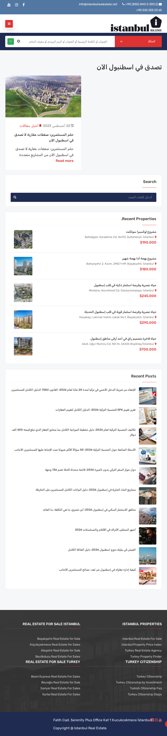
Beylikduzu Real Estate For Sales (57, 656)
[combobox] (138, 41)
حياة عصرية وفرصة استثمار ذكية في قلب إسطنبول (125, 285)
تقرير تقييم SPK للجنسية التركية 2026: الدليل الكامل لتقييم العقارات (95, 409)
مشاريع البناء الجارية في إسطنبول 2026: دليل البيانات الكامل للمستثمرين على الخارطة (86, 489)
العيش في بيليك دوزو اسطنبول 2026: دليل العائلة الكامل (102, 549)
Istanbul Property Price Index (142, 644)
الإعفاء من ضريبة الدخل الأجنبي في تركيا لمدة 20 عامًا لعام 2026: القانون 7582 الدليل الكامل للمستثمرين (73, 389)
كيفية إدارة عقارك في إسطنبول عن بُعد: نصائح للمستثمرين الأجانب (97, 569)
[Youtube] (9, 4)
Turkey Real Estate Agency (143, 650)
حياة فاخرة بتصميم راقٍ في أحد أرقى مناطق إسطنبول (123, 339)
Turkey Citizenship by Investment (139, 682)
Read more (64, 161)
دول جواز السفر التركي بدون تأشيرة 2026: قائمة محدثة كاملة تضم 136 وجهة (90, 469)
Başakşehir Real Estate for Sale (58, 639)
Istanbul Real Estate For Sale (142, 639)
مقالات (25, 126)
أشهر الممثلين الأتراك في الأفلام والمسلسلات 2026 (105, 529)
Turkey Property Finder (146, 656)
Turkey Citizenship (149, 676)
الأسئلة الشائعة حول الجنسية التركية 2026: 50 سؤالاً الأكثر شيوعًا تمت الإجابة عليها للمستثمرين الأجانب (75, 449)
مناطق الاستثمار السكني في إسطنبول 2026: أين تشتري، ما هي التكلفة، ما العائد (89, 509)
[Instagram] (16, 4)
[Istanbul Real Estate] (136, 24)
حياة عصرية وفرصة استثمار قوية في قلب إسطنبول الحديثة (120, 312)
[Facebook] (23, 4)
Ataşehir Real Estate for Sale (60, 650)
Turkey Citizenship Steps (145, 694)
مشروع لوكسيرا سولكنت (141, 232)
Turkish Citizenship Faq (146, 688)
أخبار (35, 126)
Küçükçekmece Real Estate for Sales (55, 644)
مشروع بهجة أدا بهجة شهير (139, 258)
